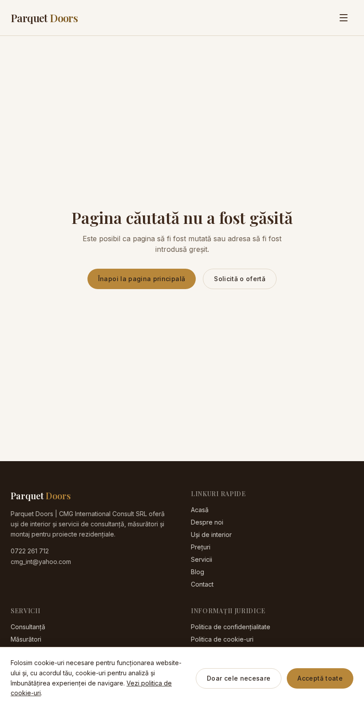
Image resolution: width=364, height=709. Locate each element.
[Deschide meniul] (343, 17)
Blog (197, 572)
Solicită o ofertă (239, 278)
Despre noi (207, 522)
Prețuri (200, 547)
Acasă (200, 509)
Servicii (201, 559)
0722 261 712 (30, 551)
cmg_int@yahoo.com (41, 561)
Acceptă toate (320, 678)
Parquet (44, 18)
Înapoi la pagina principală (141, 278)
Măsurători (26, 639)
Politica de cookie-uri (222, 639)
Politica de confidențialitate (230, 627)
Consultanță (28, 627)
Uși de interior (211, 534)
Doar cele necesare (238, 678)
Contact (202, 584)
